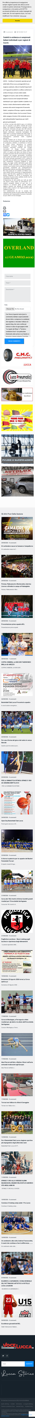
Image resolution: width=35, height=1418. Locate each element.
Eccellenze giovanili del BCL (10, 1324)
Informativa (19, 1404)
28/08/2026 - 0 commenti (8, 621)
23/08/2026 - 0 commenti (8, 855)
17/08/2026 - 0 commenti (8, 1016)
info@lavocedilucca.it (26, 1415)
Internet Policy (20, 1406)
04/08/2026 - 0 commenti (8, 1320)
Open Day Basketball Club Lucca (12, 821)
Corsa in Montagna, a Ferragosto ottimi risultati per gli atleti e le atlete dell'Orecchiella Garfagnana (17, 1022)
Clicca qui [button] (23, 16)
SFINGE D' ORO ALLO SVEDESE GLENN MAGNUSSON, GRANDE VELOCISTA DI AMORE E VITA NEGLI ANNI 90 (17, 1183)
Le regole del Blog (28, 1404)
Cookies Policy (29, 1406)
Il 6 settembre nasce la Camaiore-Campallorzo (17, 546)
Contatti (13, 1404)
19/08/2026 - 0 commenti (8, 976)
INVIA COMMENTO (14, 341)
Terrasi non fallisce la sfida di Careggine (15, 1102)
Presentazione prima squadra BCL (13, 624)
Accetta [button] (17, 20)
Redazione (6, 201)
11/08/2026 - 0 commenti (8, 1177)
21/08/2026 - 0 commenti (8, 896)
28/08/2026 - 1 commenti (8, 659)
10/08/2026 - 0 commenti (8, 1200)
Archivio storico (5, 1416)
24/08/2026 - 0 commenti (8, 817)
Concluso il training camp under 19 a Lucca (15, 1203)
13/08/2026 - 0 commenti (8, 1137)
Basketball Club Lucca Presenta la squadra (15, 702)
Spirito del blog (5, 1404)
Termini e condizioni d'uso (8, 1406)
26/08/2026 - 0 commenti (8, 699)
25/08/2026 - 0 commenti (8, 737)
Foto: (6, 305)
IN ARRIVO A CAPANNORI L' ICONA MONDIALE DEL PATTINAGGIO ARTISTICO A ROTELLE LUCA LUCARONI (16, 1283)
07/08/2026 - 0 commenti (8, 1278)
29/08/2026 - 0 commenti (8, 543)
